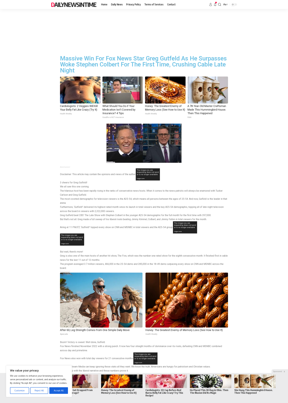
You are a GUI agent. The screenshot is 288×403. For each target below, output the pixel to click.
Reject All (39, 390)
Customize (19, 390)
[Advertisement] (144, 32)
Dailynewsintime (73, 4)
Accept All (59, 390)
